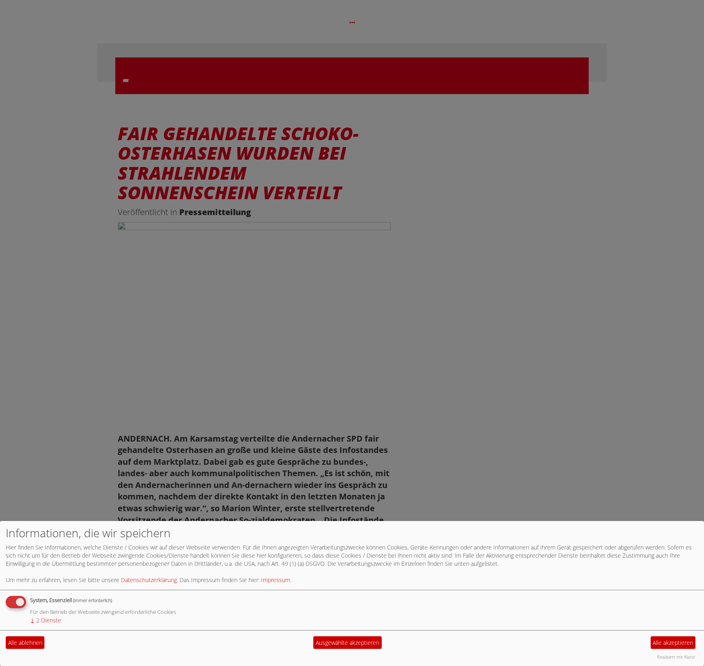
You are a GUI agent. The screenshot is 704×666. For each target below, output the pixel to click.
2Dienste (45, 620)
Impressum (275, 580)
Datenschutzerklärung (149, 580)
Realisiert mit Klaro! (676, 657)
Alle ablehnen (25, 642)
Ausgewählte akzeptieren (347, 642)
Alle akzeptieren (673, 642)
